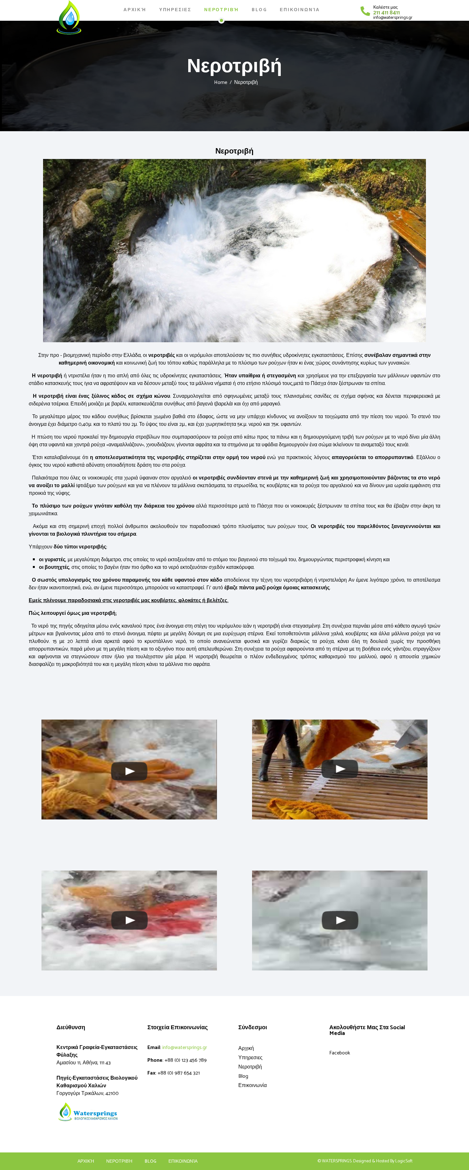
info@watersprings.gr (393, 17)
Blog (259, 10)
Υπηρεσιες (175, 10)
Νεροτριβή (221, 10)
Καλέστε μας (385, 7)
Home (220, 82)
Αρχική (134, 10)
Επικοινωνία (300, 10)
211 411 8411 (386, 13)
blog (150, 1161)
